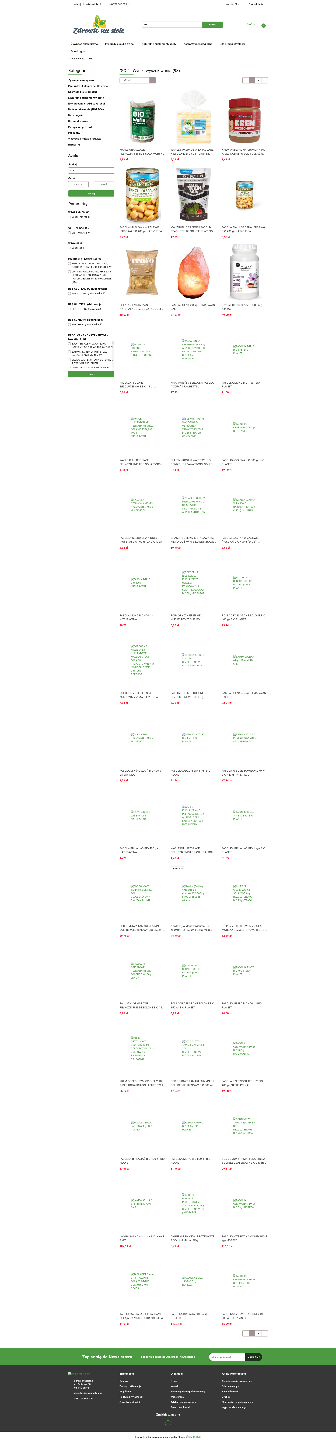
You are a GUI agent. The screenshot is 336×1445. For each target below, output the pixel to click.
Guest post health (180, 1407)
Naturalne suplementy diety (159, 44)
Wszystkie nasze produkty (85, 138)
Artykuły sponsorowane (184, 1402)
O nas (174, 1381)
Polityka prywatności (131, 1396)
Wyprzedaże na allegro (234, 1407)
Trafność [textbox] (126, 80)
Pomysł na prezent (80, 127)
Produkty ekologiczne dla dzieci (88, 86)
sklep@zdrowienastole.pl (88, 1393)
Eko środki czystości (233, 44)
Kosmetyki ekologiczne (198, 44)
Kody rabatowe (230, 1391)
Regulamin (126, 1391)
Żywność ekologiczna (82, 80)
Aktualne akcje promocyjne (237, 1381)
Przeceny (74, 132)
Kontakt (175, 1386)
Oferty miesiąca (231, 1386)
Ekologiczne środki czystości (87, 103)
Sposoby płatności (130, 1402)
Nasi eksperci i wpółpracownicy (188, 1391)
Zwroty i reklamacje (130, 1386)
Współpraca (177, 1396)
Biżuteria (74, 144)
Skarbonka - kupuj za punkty (237, 1402)
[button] (127, 1374)
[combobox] (138, 80)
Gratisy (226, 1396)
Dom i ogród (78, 51)
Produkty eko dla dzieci (120, 44)
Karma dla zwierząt (80, 121)
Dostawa (124, 1381)
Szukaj (91, 193)
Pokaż (91, 374)
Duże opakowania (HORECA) (86, 109)
